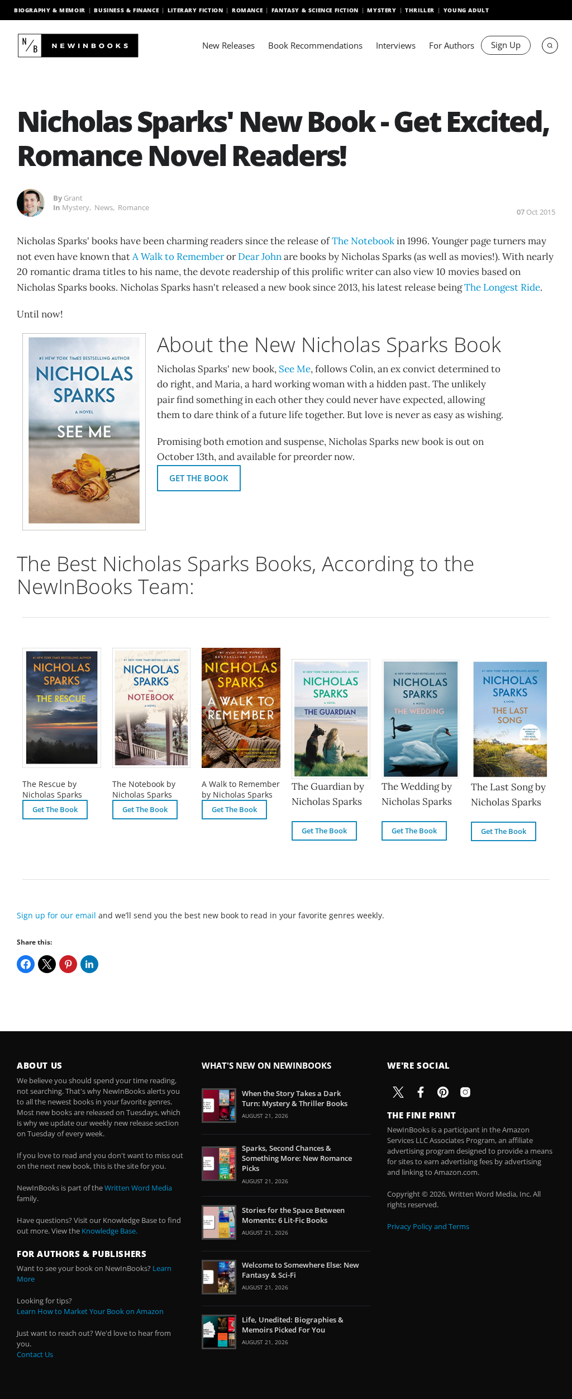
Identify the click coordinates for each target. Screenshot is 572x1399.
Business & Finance (126, 10)
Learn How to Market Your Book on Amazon (90, 1311)
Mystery (381, 10)
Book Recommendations (315, 45)
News (103, 207)
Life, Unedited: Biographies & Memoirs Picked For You (293, 1325)
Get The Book (198, 477)
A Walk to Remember (178, 256)
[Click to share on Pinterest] (68, 964)
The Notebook (363, 241)
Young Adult (466, 10)
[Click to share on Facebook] (26, 964)
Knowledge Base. (109, 1231)
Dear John (260, 256)
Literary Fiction (195, 10)
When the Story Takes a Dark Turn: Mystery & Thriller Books (294, 1098)
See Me (295, 369)
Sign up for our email (56, 915)
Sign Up (506, 44)
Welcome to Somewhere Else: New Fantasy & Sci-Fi (300, 1270)
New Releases (228, 45)
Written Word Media (138, 1188)
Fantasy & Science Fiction (315, 10)
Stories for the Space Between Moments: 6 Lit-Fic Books (293, 1215)
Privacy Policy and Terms (428, 1226)
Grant (73, 198)
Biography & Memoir (49, 10)
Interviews (396, 45)
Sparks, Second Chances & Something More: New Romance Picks (297, 1158)
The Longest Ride (502, 287)
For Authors (451, 45)
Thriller (420, 10)
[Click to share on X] (47, 964)
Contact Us (35, 1354)
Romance (247, 10)
